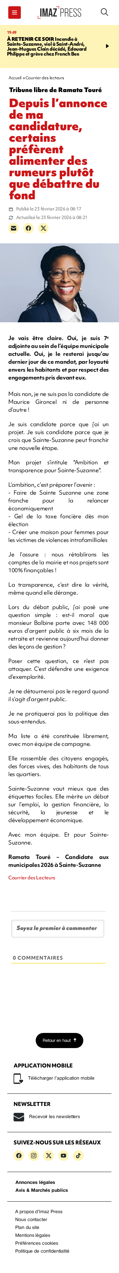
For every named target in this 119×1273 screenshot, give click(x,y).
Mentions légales (32, 1236)
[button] (14, 12)
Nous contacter (31, 1220)
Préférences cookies (36, 1243)
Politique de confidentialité (42, 1251)
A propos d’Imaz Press (38, 1212)
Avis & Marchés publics (42, 1190)
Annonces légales (35, 1183)
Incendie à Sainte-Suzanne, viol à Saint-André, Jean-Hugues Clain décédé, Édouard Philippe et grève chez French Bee (47, 46)
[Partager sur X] (43, 228)
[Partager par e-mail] (13, 228)
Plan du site (27, 1228)
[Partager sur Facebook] (28, 228)
